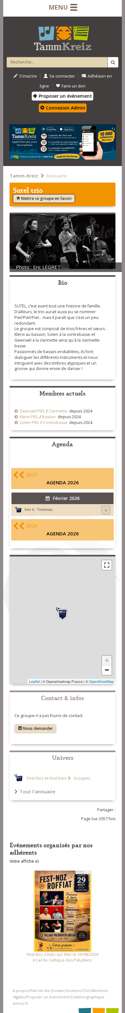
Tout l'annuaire (37, 791)
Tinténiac (45, 509)
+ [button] (107, 660)
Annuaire (56, 175)
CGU (86, 990)
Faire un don (74, 86)
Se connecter (62, 76)
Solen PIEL (29, 422)
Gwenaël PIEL (32, 411)
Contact (58, 990)
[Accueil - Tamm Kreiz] (62, 35)
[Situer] (105, 510)
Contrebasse (55, 422)
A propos (21, 990)
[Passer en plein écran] (107, 565)
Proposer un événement (47, 996)
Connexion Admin (65, 108)
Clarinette (58, 411)
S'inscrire (28, 76)
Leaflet (34, 681)
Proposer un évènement (65, 96)
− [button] (107, 670)
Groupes (81, 778)
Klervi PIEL (29, 417)
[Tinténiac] (62, 613)
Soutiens (73, 990)
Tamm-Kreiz (24, 175)
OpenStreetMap (101, 681)
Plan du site (40, 990)
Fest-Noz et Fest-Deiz (47, 778)
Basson (49, 417)
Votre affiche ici (24, 861)
